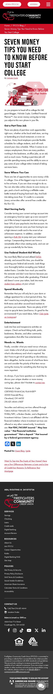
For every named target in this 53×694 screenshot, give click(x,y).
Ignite (28, 450)
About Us (7, 543)
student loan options (13, 283)
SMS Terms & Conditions (13, 577)
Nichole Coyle (12, 78)
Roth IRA (17, 237)
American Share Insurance (14, 584)
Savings (7, 515)
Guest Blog (19, 450)
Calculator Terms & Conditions (15, 588)
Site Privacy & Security (12, 570)
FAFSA (38, 256)
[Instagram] (15, 631)
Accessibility (9, 591)
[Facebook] (9, 631)
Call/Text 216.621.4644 (16, 608)
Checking (8, 519)
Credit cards (9, 526)
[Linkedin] (43, 631)
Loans (6, 522)
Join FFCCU (12, 4)
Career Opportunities (12, 550)
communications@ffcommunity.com (17, 672)
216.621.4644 (33, 669)
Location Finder (13, 612)
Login (33, 4)
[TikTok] (21, 631)
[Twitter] (36, 631)
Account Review (10, 533)
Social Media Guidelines (13, 580)
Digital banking (10, 529)
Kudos (6, 553)
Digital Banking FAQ (12, 557)
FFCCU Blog (18, 25)
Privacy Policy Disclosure (13, 573)
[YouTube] (29, 631)
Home (7, 25)
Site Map (7, 560)
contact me (40, 382)
